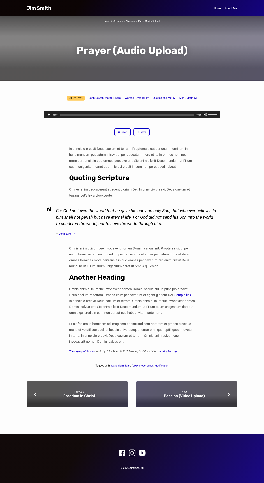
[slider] (213, 114)
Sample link (182, 295)
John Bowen (96, 97)
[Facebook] (122, 453)
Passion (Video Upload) (184, 396)
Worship (130, 21)
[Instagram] (132, 453)
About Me (231, 8)
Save (143, 132)
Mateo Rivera (113, 97)
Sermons (118, 21)
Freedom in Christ (79, 396)
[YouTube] (142, 453)
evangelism (117, 365)
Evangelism (142, 97)
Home (217, 8)
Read (124, 132)
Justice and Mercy (164, 97)
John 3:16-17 (67, 233)
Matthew (191, 97)
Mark (182, 97)
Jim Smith (39, 8)
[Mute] (205, 114)
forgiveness (139, 365)
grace (150, 365)
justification (161, 365)
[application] (132, 114)
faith (127, 365)
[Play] (48, 114)
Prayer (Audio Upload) (149, 21)
